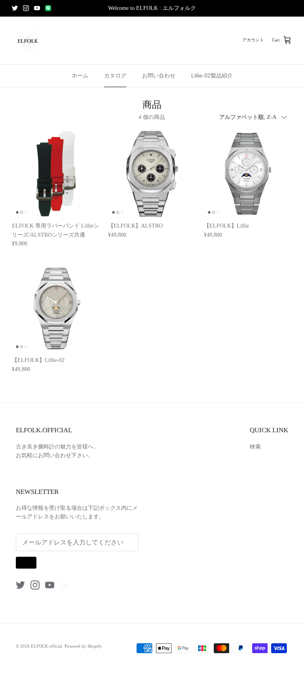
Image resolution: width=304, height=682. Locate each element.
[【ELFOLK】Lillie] (248, 174)
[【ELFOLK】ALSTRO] (152, 174)
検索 (255, 447)
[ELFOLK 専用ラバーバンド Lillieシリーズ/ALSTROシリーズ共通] (56, 174)
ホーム (80, 75)
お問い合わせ (158, 75)
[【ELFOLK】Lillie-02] (56, 308)
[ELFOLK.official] (28, 40)
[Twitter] (15, 8)
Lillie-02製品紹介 (212, 75)
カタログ (115, 75)
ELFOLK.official (46, 646)
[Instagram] (26, 8)
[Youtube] (37, 8)
